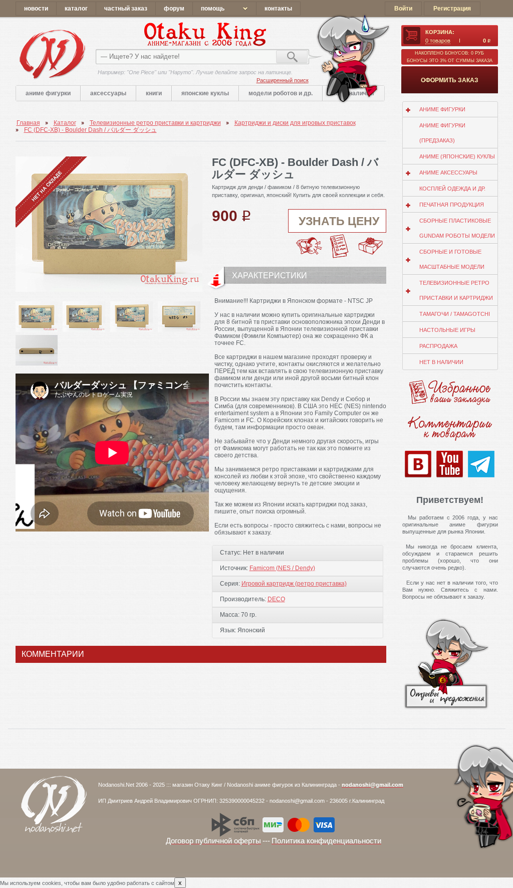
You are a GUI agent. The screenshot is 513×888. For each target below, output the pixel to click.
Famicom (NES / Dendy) (282, 568)
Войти (403, 8)
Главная (28, 122)
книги (154, 93)
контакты (278, 8)
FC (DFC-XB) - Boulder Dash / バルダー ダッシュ (90, 129)
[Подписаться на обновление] (309, 237)
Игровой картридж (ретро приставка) (294, 583)
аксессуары (108, 93)
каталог (76, 8)
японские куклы (205, 93)
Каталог (65, 122)
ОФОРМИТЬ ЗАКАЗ (449, 80)
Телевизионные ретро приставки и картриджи (155, 122)
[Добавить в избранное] (340, 237)
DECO (276, 599)
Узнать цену (339, 221)
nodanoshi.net (52, 54)
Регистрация (452, 8)
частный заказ (125, 8)
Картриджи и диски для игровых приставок (295, 122)
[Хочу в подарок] (371, 240)
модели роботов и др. (280, 93)
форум (174, 8)
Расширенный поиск (282, 80)
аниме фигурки (48, 93)
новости (36, 8)
